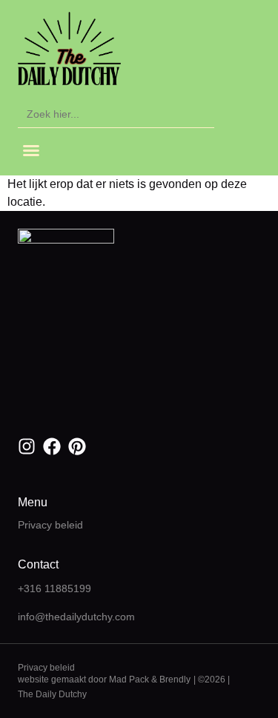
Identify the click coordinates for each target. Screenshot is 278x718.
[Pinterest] (77, 446)
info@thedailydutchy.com (76, 617)
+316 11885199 (54, 588)
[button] (31, 150)
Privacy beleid (50, 525)
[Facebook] (52, 446)
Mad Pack (129, 679)
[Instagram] (27, 446)
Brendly (175, 679)
